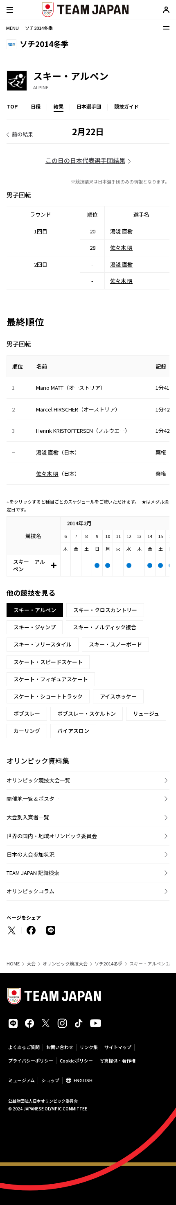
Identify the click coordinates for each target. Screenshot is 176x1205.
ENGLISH (83, 1080)
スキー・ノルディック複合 (104, 627)
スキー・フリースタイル (43, 644)
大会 (31, 964)
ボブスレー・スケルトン (86, 713)
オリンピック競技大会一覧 (38, 780)
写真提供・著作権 (117, 1060)
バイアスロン (73, 731)
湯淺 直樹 (121, 231)
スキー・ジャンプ (35, 627)
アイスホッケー (118, 696)
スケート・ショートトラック (48, 696)
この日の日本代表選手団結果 (85, 160)
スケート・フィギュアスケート (51, 679)
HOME (13, 964)
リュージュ (146, 713)
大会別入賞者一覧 (28, 817)
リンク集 (89, 1047)
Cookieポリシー (76, 1060)
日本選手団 (89, 106)
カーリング (27, 731)
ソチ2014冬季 (108, 964)
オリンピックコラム (30, 891)
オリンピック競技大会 (65, 964)
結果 (58, 106)
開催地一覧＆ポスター (33, 799)
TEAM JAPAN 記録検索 (33, 873)
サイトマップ (117, 1047)
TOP (12, 106)
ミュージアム (21, 1080)
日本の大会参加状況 (30, 854)
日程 (36, 106)
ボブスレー (27, 713)
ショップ (50, 1080)
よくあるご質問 (24, 1047)
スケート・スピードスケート (48, 662)
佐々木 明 (121, 247)
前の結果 (22, 134)
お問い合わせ (59, 1047)
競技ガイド (126, 106)
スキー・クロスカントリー (105, 610)
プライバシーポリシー (30, 1060)
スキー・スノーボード (115, 644)
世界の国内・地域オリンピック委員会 (52, 836)
